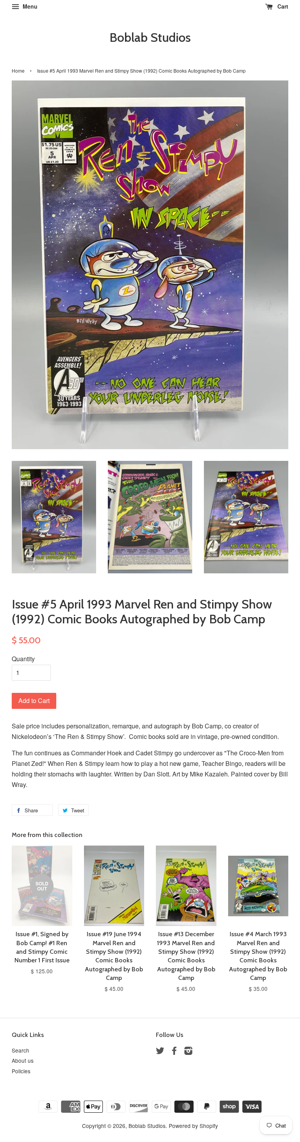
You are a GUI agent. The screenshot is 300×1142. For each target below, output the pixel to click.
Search (20, 1050)
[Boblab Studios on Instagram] (188, 1052)
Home (18, 70)
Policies (21, 1071)
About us (23, 1060)
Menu (29, 6)
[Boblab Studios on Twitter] (160, 1052)
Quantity (23, 658)
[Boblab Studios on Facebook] (174, 1052)
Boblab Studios (150, 37)
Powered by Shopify (193, 1126)
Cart (282, 6)
